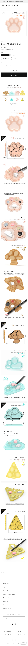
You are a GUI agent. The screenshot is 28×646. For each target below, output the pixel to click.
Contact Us (6, 590)
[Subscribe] (23, 618)
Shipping (2, 49)
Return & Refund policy (9, 594)
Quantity (3, 62)
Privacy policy (6, 597)
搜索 (4, 587)
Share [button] (4, 572)
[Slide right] (17, 39)
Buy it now (14, 75)
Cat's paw (5, 55)
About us (5, 601)
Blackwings (11, 643)
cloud (14, 58)
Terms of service (7, 605)
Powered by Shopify (18, 643)
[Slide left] (10, 39)
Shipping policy (7, 608)
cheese (14, 55)
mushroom (6, 58)
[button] (3, 5)
